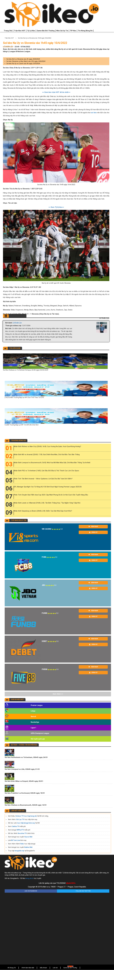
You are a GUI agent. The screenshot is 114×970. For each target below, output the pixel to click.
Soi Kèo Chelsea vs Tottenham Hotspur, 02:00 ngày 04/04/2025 (25, 370)
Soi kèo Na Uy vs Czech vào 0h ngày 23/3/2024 (23, 63)
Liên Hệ (55, 968)
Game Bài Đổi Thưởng (46, 31)
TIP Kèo (73, 31)
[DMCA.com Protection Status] (57, 926)
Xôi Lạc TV (20, 819)
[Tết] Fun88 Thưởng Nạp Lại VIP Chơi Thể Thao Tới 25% (24, 397)
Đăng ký (95, 532)
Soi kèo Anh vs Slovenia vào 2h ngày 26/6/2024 (23, 59)
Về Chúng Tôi (11, 968)
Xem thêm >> (58, 694)
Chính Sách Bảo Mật (27, 968)
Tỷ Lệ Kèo (31, 31)
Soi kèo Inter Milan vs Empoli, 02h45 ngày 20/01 (24, 781)
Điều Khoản (43, 968)
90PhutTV (20, 830)
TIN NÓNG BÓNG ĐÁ (18, 440)
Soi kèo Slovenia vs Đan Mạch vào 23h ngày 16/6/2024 (25, 61)
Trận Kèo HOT (19, 31)
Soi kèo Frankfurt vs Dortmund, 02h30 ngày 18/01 (25, 793)
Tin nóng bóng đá (85, 31)
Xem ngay (94, 526)
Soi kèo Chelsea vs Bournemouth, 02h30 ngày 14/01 (26, 805)
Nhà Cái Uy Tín (62, 31)
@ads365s (70, 883)
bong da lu (29, 878)
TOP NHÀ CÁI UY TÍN (18, 520)
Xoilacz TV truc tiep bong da (26, 816)
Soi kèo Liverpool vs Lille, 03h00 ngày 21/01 (22, 769)
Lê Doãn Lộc (17, 323)
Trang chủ (8, 31)
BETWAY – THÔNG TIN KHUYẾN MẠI (24, 745)
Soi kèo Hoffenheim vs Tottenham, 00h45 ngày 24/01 (26, 757)
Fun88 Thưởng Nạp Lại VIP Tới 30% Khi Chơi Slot (22, 425)
